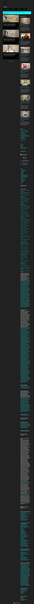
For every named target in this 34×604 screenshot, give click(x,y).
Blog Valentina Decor (23, 552)
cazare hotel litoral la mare (24, 213)
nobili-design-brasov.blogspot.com (23, 531)
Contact (21, 146)
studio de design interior (24, 261)
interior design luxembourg (25, 304)
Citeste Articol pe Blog (23, 599)
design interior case (26, 577)
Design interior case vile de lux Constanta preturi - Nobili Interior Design (25, 102)
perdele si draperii (23, 564)
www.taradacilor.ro (23, 539)
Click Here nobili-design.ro (24, 535)
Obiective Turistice (23, 527)
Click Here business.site (23, 557)
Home (21, 143)
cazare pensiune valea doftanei (24, 214)
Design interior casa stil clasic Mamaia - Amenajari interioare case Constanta (24, 119)
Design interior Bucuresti (24, 175)
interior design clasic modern (24, 265)
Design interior (23, 170)
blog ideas (24, 584)
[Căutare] (30, 3)
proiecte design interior (26, 335)
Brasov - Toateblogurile (25, 585)
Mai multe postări (10, 61)
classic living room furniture (24, 299)
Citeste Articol (22, 600)
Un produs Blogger (17, 602)
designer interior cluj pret (24, 361)
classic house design (26, 301)
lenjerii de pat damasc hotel (24, 231)
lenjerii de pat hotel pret (23, 224)
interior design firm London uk (25, 423)
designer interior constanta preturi (24, 357)
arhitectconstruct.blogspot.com (25, 431)
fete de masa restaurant (23, 582)
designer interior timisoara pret (25, 360)
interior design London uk (24, 579)
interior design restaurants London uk (24, 427)
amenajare (26, 131)
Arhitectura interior (24, 177)
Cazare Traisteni (22, 512)
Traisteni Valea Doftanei (23, 546)
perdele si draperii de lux (24, 246)
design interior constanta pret (25, 574)
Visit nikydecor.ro (23, 534)
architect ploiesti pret (23, 341)
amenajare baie (22, 137)
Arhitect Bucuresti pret (24, 176)
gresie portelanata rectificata (24, 364)
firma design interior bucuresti (25, 572)
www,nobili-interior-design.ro (24, 399)
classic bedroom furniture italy (24, 297)
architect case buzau (24, 379)
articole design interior (23, 386)
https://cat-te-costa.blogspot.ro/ (24, 198)
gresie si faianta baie (23, 578)
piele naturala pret (26, 581)
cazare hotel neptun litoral (24, 221)
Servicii (21, 145)
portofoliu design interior (24, 481)
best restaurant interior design (24, 295)
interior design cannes (23, 305)
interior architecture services (25, 306)
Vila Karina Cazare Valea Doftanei (25, 513)
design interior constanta (24, 358)
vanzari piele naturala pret (24, 248)
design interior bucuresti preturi (23, 330)
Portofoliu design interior (24, 589)
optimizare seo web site (23, 240)
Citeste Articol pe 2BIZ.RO (24, 544)
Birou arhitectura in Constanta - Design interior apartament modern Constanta (24, 55)
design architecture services (24, 306)
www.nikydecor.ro (23, 419)
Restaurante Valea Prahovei (24, 518)
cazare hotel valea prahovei (24, 200)
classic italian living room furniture (25, 298)
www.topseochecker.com (24, 536)
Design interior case (24, 174)
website (21, 186)
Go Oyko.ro (22, 556)
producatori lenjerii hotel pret (24, 252)
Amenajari (22, 171)
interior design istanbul (24, 382)
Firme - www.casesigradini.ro (24, 545)
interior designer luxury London (25, 424)
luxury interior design (26, 570)
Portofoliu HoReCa (23, 542)
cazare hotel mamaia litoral (24, 211)
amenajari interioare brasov (23, 381)
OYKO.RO (21, 538)
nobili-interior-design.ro (24, 398)
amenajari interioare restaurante (23, 346)
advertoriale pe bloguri (23, 256)
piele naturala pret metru (24, 249)
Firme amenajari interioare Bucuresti (24, 483)
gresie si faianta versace (25, 367)
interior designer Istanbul (24, 579)
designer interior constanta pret (25, 328)
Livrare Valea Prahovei (23, 519)
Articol (24, 186)
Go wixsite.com (22, 529)
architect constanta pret (24, 568)
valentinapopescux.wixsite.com (24, 559)
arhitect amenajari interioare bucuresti (25, 351)
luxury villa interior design (24, 302)
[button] (17, 27)
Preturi (22, 172)
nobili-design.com (27, 388)
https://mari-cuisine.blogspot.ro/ (25, 206)
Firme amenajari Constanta (24, 418)
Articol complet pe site (23, 541)
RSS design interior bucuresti (25, 411)
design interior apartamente (24, 401)
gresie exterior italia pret (24, 369)
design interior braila (27, 378)
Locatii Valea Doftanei (23, 516)
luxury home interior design (24, 303)
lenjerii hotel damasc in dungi (24, 225)
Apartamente (22, 598)
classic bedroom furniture (24, 296)
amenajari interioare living (24, 403)
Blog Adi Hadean (22, 553)
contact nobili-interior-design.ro (25, 404)
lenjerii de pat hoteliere (23, 230)
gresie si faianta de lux (26, 371)
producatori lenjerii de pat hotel (25, 251)
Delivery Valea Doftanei (23, 520)
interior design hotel (26, 288)
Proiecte (21, 169)
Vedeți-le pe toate (6, 13)
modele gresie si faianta (25, 363)
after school (22, 131)
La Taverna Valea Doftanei (24, 147)
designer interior (25, 350)
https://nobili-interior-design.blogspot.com (24, 566)
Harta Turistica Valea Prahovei (24, 526)
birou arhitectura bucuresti (25, 407)
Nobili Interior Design (24, 502)
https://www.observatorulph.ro (24, 543)
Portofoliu (21, 144)
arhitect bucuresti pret (26, 327)
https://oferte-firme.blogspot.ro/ (25, 207)
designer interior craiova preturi (24, 339)
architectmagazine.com (23, 525)
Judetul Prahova (22, 514)
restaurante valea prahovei (24, 260)
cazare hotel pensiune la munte (24, 235)
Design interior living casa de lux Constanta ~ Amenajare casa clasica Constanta (24, 71)
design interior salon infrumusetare (23, 336)
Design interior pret (23, 590)
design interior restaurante (24, 402)
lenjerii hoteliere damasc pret (24, 228)
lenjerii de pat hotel (23, 227)
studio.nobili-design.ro (23, 524)
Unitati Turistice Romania (24, 515)
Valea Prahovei (22, 517)
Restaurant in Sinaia (23, 558)
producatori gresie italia (23, 366)
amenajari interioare (27, 406)
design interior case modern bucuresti (25, 410)
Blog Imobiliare (22, 532)
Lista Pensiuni (22, 537)
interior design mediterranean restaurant (24, 292)
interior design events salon (24, 293)
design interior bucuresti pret (25, 575)
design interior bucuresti (24, 385)
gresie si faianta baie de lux (24, 368)
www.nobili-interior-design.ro (24, 415)
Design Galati (23, 180)
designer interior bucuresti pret (25, 563)
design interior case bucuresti (24, 331)
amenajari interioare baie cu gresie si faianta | (24, 375)
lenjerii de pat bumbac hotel (24, 222)
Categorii (21, 178)
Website (21, 528)
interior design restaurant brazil (25, 290)
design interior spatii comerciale (25, 355)
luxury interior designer (24, 580)
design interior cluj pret (23, 573)
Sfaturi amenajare (23, 148)
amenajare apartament (23, 134)
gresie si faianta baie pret (24, 368)
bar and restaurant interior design (25, 294)
